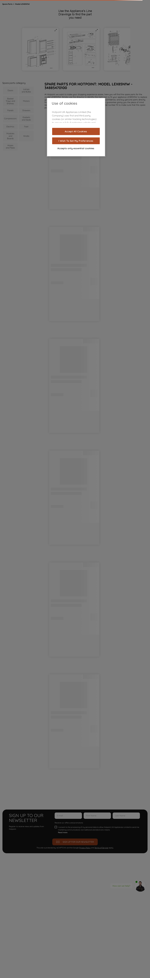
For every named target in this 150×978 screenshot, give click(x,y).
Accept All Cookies (76, 131)
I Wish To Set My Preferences (75, 140)
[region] (76, 127)
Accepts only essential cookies (75, 148)
